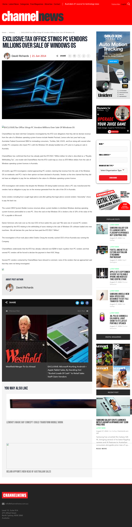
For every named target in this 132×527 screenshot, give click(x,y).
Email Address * (105, 155)
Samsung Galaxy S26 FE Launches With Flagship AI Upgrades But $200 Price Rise (119, 231)
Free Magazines (36, 4)
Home (5, 4)
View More (101, 345)
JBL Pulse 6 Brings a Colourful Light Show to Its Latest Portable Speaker (118, 319)
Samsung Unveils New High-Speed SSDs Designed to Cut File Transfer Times (119, 297)
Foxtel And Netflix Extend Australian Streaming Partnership (118, 253)
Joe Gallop (113, 431)
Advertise (48, 4)
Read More (101, 449)
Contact (57, 4)
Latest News (14, 4)
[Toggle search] (128, 4)
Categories (24, 4)
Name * (101, 144)
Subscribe (113, 178)
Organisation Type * (106, 166)
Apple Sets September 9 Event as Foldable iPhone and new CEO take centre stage (120, 275)
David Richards (24, 287)
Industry (12, 32)
